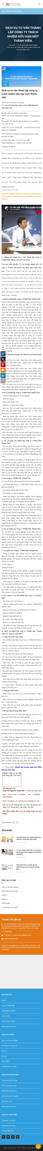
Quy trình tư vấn (7, 1101)
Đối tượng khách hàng (9, 1085)
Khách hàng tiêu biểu (9, 1026)
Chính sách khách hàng (9, 1080)
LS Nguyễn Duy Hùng (8, 1125)
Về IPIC (4, 1000)
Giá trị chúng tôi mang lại (10, 1096)
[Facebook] (3, 1136)
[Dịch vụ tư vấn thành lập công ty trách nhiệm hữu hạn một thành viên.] (21, 76)
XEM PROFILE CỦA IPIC (10, 190)
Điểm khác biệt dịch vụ (9, 1091)
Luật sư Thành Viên (8, 1005)
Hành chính (6, 903)
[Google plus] (13, 1136)
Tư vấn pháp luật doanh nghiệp (27, 45)
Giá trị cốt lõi (6, 1016)
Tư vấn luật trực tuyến (9, 907)
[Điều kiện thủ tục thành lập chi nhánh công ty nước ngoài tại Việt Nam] (7, 867)
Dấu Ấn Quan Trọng (8, 1021)
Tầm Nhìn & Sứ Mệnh (9, 1011)
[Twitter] (8, 1136)
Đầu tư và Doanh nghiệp (10, 887)
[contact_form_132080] (38, 1146)
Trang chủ (11, 45)
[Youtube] (17, 1136)
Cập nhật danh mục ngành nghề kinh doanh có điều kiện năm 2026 (28, 838)
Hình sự (4, 899)
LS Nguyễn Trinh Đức (9, 1120)
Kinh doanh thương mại (10, 891)
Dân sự (4, 895)
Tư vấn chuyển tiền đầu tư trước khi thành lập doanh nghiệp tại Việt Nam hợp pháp (28, 852)
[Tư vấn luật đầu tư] (14, 4)
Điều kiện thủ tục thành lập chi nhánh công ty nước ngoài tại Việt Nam (28, 867)
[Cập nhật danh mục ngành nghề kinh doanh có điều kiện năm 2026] (7, 839)
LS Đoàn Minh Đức (8, 1131)
